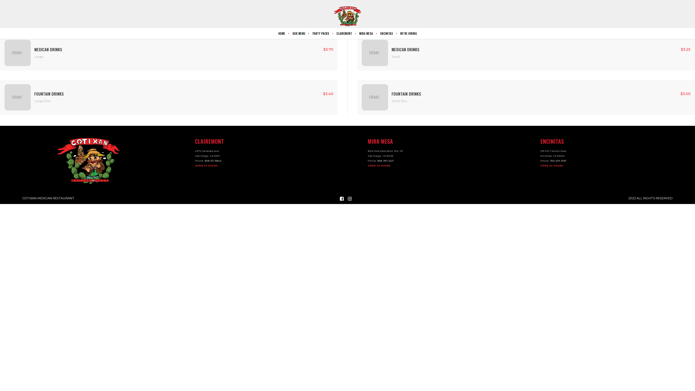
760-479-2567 (558, 160)
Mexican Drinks (48, 49)
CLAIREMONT (209, 141)
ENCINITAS (552, 141)
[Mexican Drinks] (18, 53)
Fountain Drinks (49, 94)
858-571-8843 (213, 160)
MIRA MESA (380, 141)
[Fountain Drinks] (18, 97)
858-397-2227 (385, 160)
